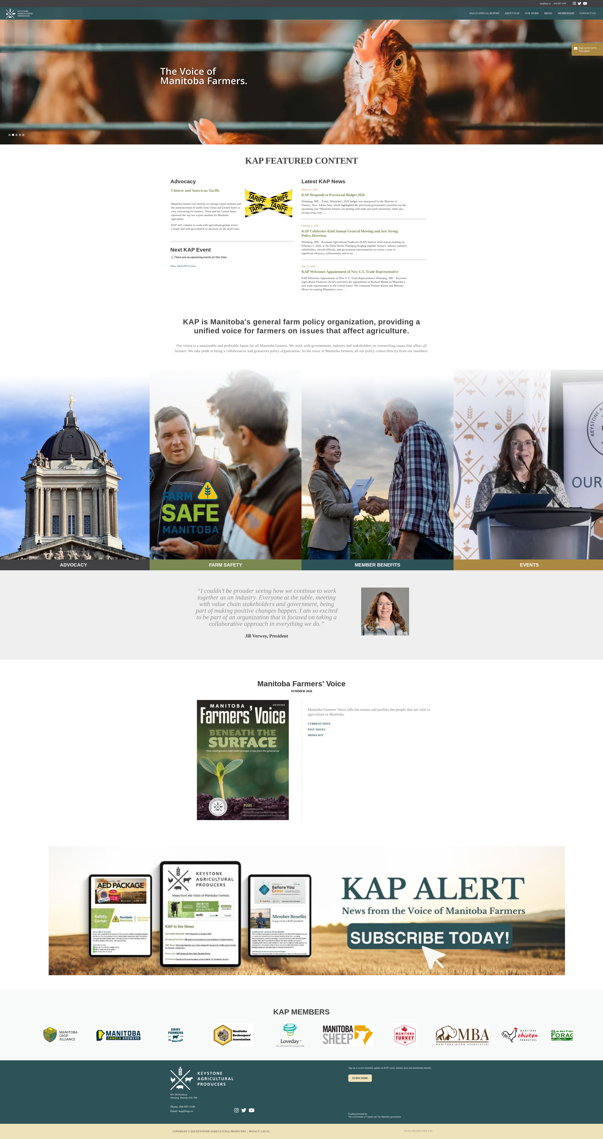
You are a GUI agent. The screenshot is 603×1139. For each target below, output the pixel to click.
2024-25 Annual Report (484, 13)
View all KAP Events (183, 266)
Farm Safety (225, 564)
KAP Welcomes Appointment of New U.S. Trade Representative (350, 272)
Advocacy (183, 181)
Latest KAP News (323, 181)
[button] (9, 135)
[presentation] (26, 1036)
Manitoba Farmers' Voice (301, 684)
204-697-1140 (560, 3)
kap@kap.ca (545, 3)
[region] (301, 75)
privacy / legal (259, 1131)
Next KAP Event (190, 250)
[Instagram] (574, 3)
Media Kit (315, 735)
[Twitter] (579, 3)
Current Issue (319, 723)
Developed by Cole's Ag (418, 1131)
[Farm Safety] (226, 464)
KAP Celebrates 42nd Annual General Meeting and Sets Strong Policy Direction (350, 233)
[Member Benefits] (378, 464)
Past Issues (316, 729)
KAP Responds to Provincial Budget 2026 (333, 195)
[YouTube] (585, 3)
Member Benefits (377, 564)
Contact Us (588, 13)
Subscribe (360, 1078)
